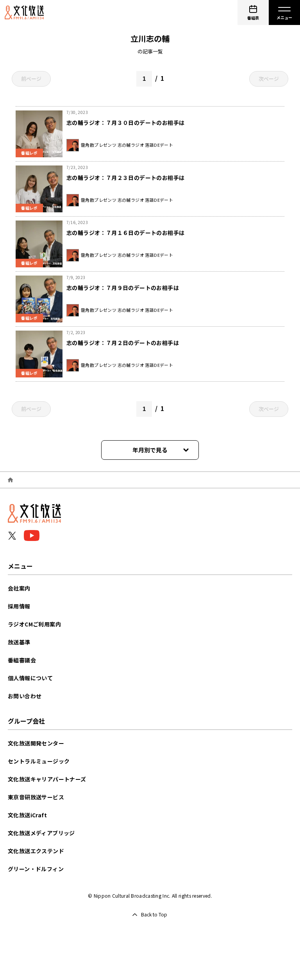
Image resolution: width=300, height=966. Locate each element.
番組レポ (29, 153)
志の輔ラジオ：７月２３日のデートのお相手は (125, 177)
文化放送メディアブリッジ (41, 833)
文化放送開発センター (36, 743)
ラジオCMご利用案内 (34, 624)
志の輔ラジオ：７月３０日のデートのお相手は (125, 122)
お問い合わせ (24, 696)
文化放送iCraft (27, 815)
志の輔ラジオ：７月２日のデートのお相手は (122, 343)
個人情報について (30, 678)
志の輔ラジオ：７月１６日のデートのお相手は (125, 233)
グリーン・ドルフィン (36, 869)
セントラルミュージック (39, 761)
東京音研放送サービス (36, 797)
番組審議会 (22, 660)
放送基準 (19, 642)
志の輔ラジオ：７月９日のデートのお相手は (122, 288)
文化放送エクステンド (36, 851)
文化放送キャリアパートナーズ (47, 779)
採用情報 (19, 606)
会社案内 (19, 588)
